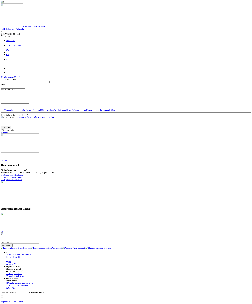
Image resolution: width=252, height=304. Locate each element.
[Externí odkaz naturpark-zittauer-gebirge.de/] (20, 210)
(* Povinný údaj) (8, 130)
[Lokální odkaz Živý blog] (20, 152)
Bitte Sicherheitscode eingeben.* (15, 115)
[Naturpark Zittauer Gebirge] (98, 248)
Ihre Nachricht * (8, 90)
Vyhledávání (7, 245)
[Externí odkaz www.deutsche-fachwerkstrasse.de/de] (20, 243)
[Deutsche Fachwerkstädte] (74, 248)
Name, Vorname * (8, 79)
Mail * (3, 84)
